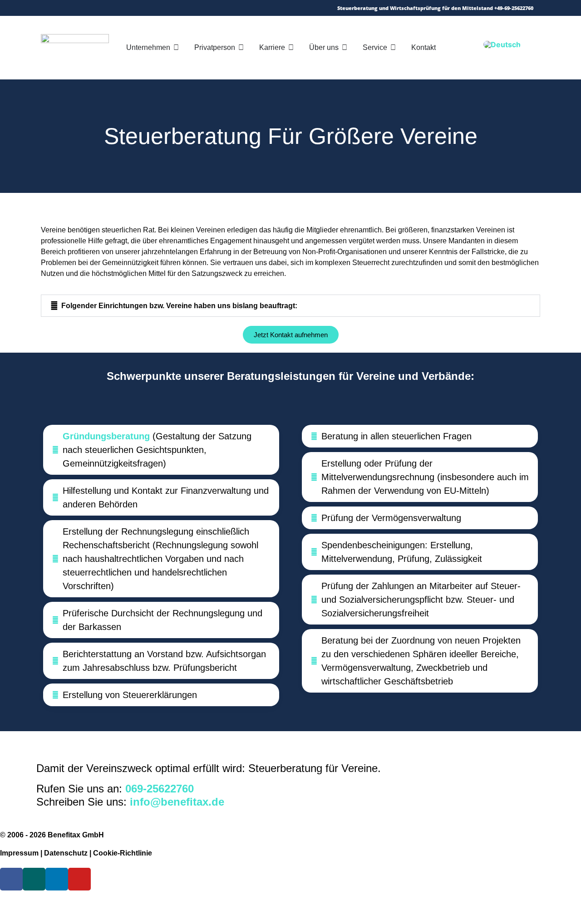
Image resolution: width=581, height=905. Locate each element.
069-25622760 (159, 788)
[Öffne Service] (393, 47)
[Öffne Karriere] (291, 47)
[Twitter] (73, 8)
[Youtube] (126, 8)
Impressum (19, 853)
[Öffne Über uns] (344, 47)
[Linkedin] (113, 8)
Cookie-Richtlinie (122, 853)
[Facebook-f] (87, 8)
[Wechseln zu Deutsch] (502, 44)
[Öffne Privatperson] (241, 47)
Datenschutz (66, 853)
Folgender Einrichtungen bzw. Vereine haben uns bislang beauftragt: (179, 306)
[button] (290, 305)
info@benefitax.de (177, 802)
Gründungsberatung (106, 436)
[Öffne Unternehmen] (176, 47)
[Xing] (100, 8)
